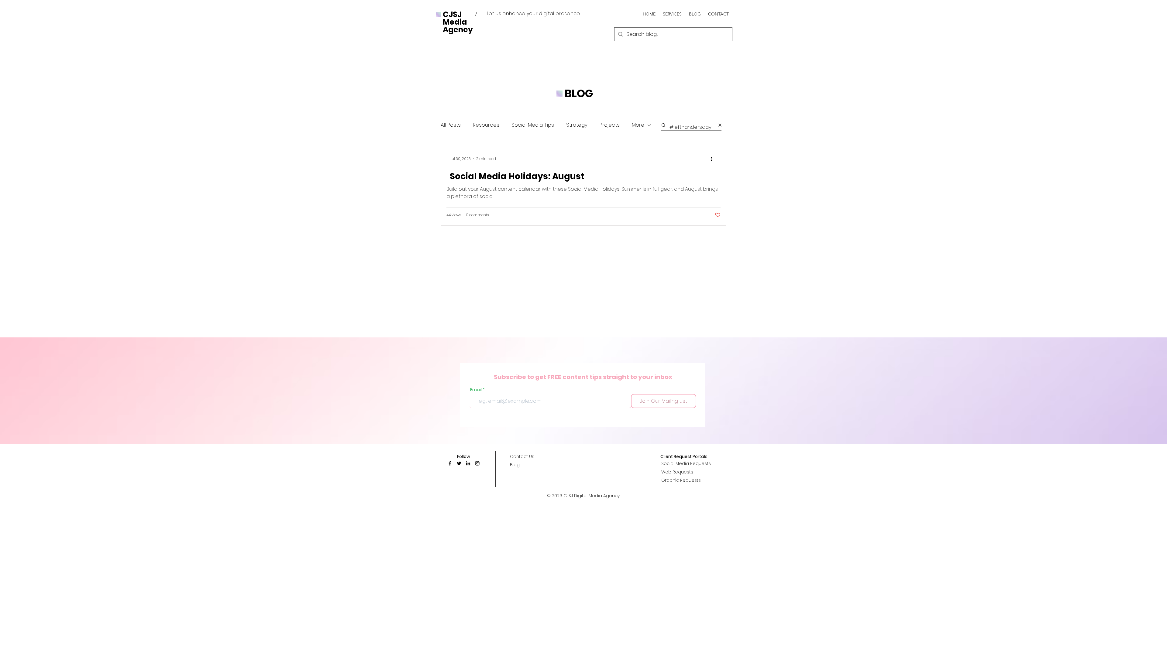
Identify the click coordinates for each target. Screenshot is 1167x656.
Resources (486, 124)
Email (476, 390)
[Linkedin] (468, 463)
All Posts (451, 124)
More (638, 124)
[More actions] (713, 158)
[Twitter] (459, 463)
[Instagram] (477, 463)
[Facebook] (450, 463)
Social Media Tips (532, 124)
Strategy (576, 124)
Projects (610, 124)
